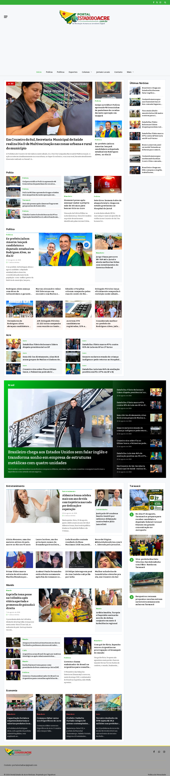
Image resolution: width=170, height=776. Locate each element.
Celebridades (101, 509)
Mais (129, 72)
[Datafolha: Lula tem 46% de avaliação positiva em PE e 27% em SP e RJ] (73, 368)
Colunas (86, 72)
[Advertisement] (85, 48)
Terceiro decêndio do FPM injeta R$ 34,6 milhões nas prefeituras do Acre (108, 721)
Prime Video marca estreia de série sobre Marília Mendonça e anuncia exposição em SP (19, 574)
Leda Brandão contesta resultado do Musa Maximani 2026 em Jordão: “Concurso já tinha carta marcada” (78, 542)
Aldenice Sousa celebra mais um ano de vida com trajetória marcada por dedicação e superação (77, 502)
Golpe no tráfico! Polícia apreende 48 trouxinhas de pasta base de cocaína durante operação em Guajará (107, 110)
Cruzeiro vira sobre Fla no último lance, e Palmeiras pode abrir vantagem (39, 370)
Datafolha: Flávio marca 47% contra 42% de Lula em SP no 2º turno (100, 345)
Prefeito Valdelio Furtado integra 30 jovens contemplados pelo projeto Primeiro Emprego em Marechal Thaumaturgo (77, 721)
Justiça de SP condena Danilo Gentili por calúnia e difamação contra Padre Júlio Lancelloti (107, 519)
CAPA (24, 650)
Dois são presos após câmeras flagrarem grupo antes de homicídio (40, 205)
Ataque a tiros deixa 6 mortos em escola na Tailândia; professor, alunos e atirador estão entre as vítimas (41, 644)
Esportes (73, 72)
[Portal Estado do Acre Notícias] (85, 17)
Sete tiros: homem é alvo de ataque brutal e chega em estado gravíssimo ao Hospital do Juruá (108, 204)
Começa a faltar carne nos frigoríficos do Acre (49, 719)
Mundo (9, 590)
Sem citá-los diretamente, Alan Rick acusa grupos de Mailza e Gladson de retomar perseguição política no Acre (42, 358)
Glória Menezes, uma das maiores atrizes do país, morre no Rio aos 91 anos (18, 542)
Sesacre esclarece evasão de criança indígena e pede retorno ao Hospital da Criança (100, 358)
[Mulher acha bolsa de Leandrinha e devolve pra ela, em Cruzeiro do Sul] (108, 559)
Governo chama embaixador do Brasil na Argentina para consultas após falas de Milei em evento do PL (40, 677)
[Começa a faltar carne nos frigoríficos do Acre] (49, 702)
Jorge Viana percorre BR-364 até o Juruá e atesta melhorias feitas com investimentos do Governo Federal (107, 262)
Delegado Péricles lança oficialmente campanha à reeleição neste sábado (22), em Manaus (107, 291)
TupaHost (51, 775)
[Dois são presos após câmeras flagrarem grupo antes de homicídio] (13, 203)
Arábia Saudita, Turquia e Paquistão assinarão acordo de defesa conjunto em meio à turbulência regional (108, 618)
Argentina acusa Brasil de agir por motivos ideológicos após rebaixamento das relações (41, 655)
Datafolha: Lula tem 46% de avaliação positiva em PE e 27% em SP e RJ (101, 370)
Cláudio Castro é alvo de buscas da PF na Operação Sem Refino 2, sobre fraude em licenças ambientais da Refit (40, 216)
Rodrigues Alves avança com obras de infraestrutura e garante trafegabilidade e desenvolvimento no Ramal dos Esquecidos (19, 291)
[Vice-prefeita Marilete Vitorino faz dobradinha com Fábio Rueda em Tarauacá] (146, 545)
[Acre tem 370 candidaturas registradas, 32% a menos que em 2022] (78, 309)
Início (39, 72)
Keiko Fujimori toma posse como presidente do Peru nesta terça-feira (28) (40, 666)
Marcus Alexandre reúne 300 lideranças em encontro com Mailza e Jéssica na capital (48, 291)
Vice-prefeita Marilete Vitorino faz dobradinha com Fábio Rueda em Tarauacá (148, 563)
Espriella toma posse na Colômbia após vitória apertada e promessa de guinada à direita (20, 601)
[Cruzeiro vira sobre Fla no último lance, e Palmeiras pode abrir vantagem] (13, 368)
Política (60, 72)
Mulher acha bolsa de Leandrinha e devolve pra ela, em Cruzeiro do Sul (108, 574)
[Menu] (5, 17)
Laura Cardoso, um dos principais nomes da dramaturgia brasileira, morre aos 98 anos (48, 542)
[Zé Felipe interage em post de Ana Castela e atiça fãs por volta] (78, 559)
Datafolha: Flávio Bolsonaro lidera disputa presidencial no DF (40, 345)
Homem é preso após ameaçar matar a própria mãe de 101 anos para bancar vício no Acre (76, 204)
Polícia (49, 72)
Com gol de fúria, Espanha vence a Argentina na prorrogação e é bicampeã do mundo (107, 648)
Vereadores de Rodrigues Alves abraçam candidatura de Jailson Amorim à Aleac (19, 324)
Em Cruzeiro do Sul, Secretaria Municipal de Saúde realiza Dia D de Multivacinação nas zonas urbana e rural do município (49, 144)
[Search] (165, 2)
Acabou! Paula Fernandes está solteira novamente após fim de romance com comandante (49, 574)
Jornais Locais (103, 72)
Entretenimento (68, 491)
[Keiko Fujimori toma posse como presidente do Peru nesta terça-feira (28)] (13, 664)
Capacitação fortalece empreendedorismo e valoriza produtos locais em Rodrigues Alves (19, 721)
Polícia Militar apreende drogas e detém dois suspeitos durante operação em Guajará (40, 194)
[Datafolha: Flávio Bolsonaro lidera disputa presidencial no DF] (13, 344)
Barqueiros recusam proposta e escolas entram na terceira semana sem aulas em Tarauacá (148, 600)
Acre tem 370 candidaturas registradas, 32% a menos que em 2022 (76, 324)
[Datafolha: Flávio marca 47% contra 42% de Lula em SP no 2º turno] (73, 344)
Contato (118, 72)
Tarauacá (26, 200)
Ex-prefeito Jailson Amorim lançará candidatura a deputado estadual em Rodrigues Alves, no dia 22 (107, 149)
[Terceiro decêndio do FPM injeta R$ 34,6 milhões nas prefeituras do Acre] (108, 702)
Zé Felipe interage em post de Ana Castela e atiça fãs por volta (78, 574)
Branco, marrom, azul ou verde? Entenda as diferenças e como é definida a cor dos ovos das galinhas (152, 147)
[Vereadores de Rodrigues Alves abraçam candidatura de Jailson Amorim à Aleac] (19, 309)
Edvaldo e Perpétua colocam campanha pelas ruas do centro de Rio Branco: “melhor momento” (78, 291)
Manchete (68, 196)
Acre (11, 83)
